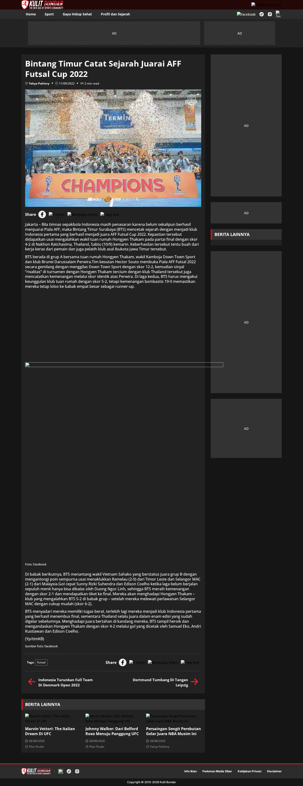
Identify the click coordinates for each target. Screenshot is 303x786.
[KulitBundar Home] (42, 4)
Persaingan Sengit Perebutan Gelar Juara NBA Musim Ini (173, 731)
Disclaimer (274, 771)
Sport (49, 14)
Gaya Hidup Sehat (77, 14)
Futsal (41, 662)
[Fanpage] (246, 14)
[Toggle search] (278, 14)
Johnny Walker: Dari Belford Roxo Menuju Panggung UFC (112, 731)
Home (31, 14)
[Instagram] (269, 14)
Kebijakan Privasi (249, 771)
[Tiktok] (261, 14)
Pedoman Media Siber (217, 771)
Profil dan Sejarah (115, 14)
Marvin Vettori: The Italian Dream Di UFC (50, 731)
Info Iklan (190, 771)
